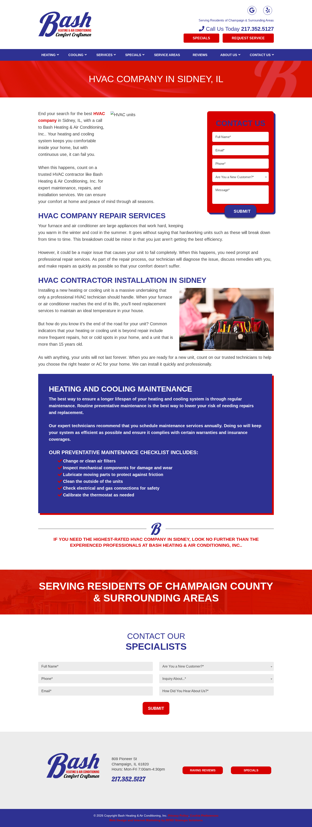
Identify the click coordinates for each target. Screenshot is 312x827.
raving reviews (202, 770)
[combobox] (240, 177)
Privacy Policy (178, 815)
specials (251, 770)
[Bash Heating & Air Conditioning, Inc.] (64, 24)
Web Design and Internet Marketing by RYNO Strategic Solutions (156, 820)
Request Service (248, 38)
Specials (201, 38)
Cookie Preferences (204, 815)
